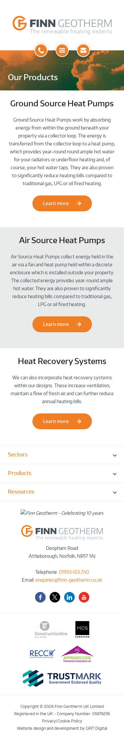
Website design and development (48, 728)
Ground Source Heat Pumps (62, 103)
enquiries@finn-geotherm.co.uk (68, 580)
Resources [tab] (21, 491)
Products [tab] (19, 473)
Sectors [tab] (17, 454)
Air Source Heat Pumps (62, 240)
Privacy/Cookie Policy (62, 720)
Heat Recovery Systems (62, 361)
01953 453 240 (74, 572)
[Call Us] (41, 50)
